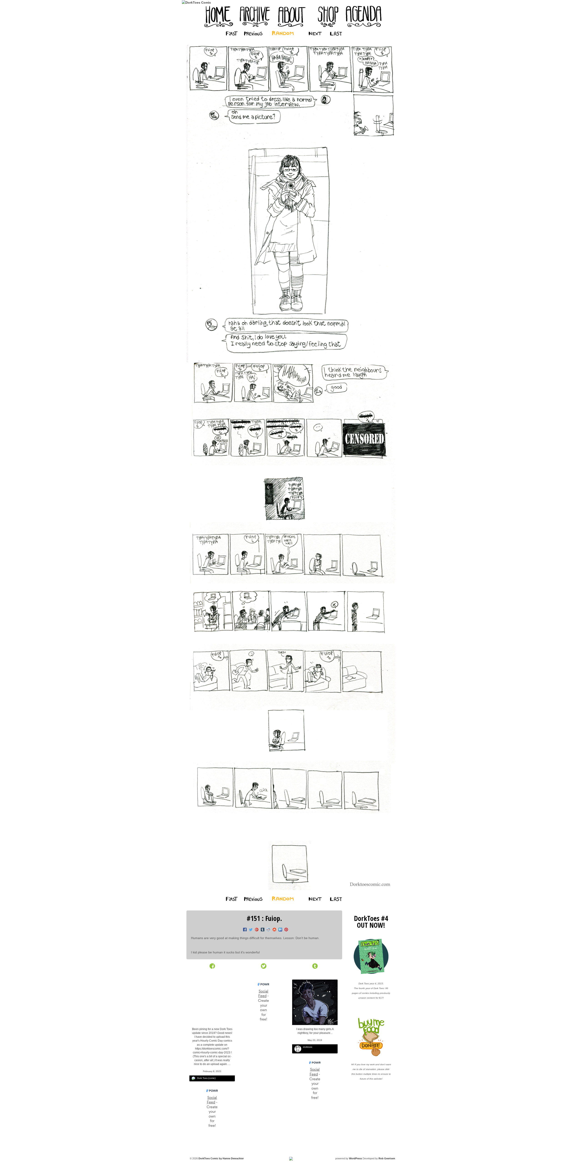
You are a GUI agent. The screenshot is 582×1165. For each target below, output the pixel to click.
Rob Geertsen (387, 1158)
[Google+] (255, 930)
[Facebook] (244, 930)
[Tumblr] (261, 930)
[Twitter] (250, 930)
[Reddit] (267, 930)
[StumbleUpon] (273, 930)
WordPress (355, 1158)
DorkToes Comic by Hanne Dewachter (221, 1158)
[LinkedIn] (279, 930)
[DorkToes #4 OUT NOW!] (371, 956)
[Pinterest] (285, 930)
